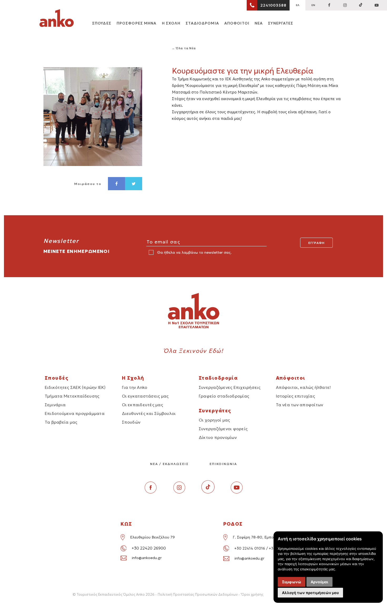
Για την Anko (134, 387)
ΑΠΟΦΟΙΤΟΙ (236, 23)
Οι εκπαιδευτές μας (142, 404)
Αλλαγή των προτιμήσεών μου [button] (310, 592)
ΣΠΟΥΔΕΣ (101, 23)
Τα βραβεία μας (61, 422)
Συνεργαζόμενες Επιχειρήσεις (229, 387)
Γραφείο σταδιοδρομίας (224, 396)
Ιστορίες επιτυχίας (295, 396)
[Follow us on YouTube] (376, 5)
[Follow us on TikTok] (361, 5)
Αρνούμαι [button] (319, 582)
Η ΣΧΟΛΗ (171, 23)
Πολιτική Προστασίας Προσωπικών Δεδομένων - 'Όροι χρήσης (211, 594)
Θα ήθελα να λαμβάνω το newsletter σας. (194, 252)
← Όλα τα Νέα (184, 48)
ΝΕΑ (259, 23)
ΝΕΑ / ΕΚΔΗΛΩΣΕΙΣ (169, 464)
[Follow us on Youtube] (236, 492)
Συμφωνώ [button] (291, 582)
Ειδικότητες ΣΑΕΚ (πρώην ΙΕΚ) (75, 387)
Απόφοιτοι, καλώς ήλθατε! (303, 387)
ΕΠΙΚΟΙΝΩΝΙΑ (223, 464)
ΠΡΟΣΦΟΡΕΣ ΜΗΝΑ (137, 23)
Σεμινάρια (55, 404)
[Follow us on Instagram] (345, 5)
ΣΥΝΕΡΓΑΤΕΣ (280, 23)
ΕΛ (297, 5)
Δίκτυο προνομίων (218, 437)
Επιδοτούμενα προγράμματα (75, 413)
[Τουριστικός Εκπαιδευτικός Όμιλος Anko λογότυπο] (56, 19)
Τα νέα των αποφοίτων (299, 404)
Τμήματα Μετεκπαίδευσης (72, 396)
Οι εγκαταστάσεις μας (145, 396)
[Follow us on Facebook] (329, 5)
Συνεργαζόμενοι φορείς (223, 428)
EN (313, 5)
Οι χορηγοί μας (214, 420)
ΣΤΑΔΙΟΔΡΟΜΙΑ (202, 23)
